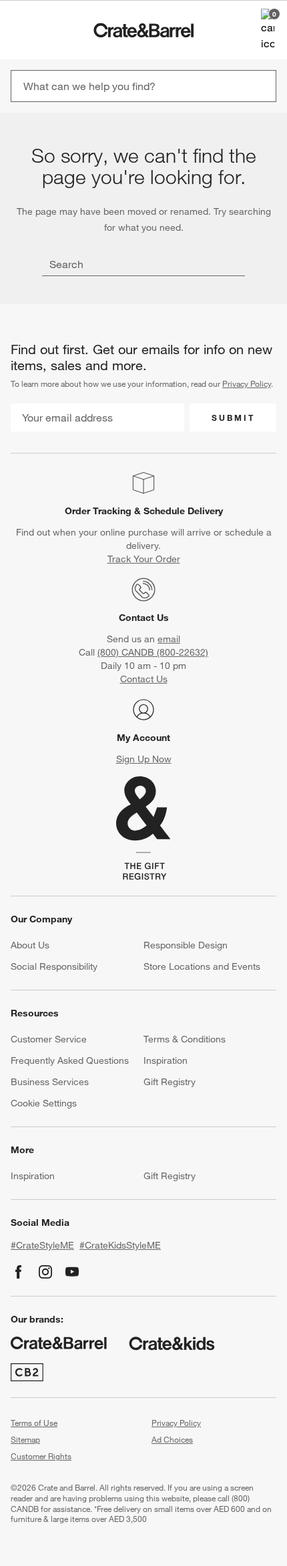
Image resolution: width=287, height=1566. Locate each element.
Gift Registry (170, 1081)
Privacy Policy (246, 383)
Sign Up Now (144, 759)
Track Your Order (143, 559)
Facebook (19, 1272)
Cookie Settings (44, 1103)
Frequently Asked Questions (70, 1060)
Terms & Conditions (185, 1039)
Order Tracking (98, 511)
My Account (143, 738)
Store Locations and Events (202, 966)
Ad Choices (172, 1439)
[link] (49, 30)
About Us (30, 945)
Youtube (72, 1272)
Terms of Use (34, 1422)
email (169, 639)
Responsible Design (186, 945)
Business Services (50, 1081)
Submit (233, 417)
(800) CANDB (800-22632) (152, 652)
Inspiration (166, 1060)
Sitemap (25, 1439)
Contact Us (144, 618)
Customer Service (49, 1039)
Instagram (45, 1272)
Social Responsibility (54, 966)
